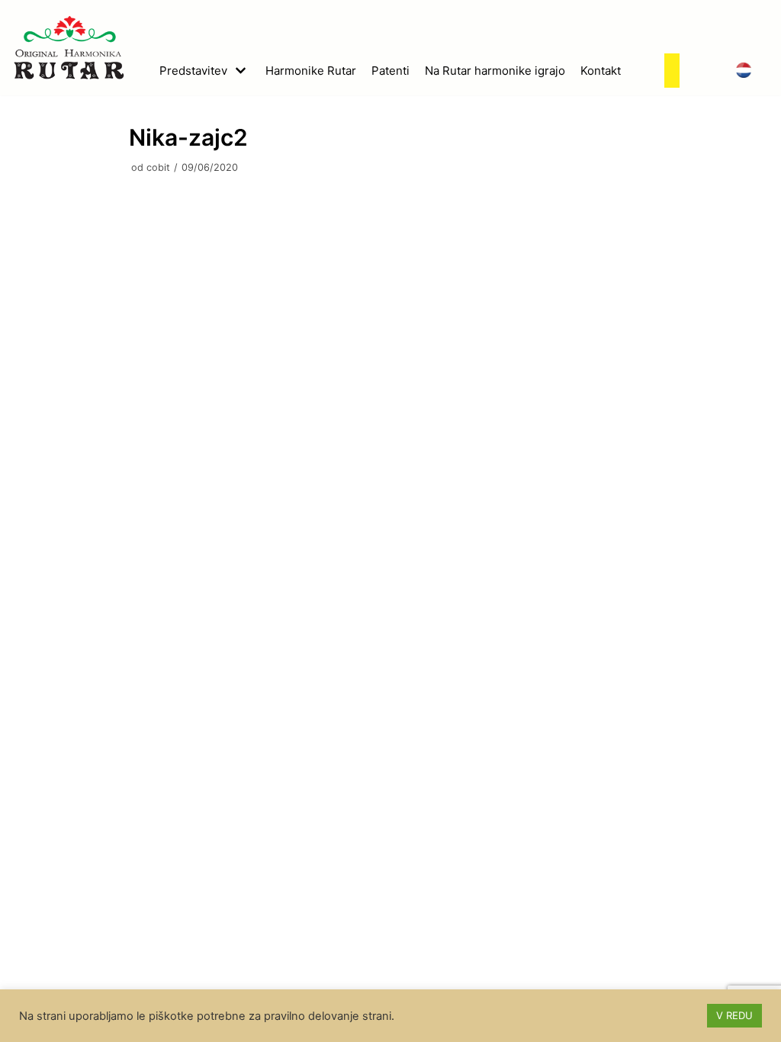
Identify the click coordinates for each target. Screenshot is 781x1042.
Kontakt (600, 70)
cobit (158, 167)
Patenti (390, 70)
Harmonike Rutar (310, 70)
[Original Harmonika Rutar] (68, 48)
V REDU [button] (734, 1015)
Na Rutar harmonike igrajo (495, 70)
